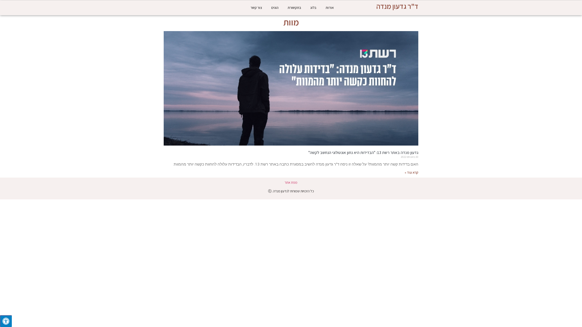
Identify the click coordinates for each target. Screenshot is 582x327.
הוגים (274, 7)
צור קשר (256, 7)
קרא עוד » (411, 172)
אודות (330, 7)
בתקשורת (294, 7)
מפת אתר (291, 182)
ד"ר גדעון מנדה (397, 6)
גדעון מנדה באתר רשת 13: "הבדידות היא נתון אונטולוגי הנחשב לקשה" (363, 152)
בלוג (313, 7)
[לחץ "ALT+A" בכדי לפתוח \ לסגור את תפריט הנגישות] (6, 321)
